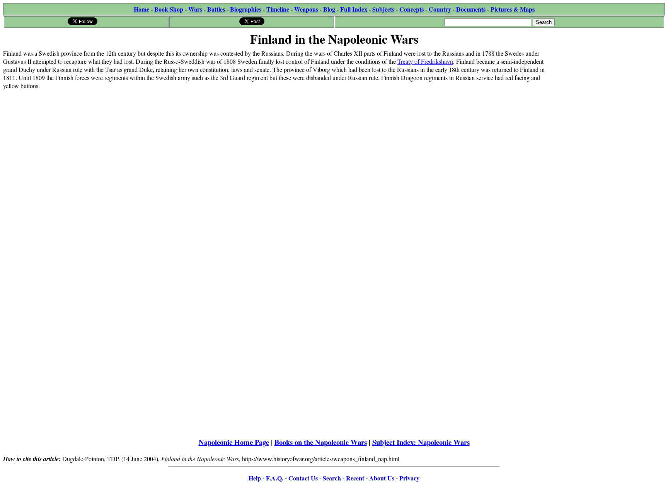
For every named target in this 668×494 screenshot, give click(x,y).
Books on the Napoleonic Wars (320, 442)
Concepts (411, 9)
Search (332, 478)
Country (440, 9)
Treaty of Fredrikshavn (425, 61)
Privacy (409, 478)
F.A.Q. (274, 478)
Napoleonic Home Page (234, 442)
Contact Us (303, 478)
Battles (216, 9)
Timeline (277, 9)
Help (255, 478)
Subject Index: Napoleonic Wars (421, 442)
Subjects (383, 9)
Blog (329, 9)
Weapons (306, 9)
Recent (355, 478)
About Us (381, 478)
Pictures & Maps (513, 9)
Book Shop (168, 9)
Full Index (354, 9)
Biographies (245, 9)
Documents (471, 9)
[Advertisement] (607, 97)
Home (141, 9)
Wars (195, 9)
